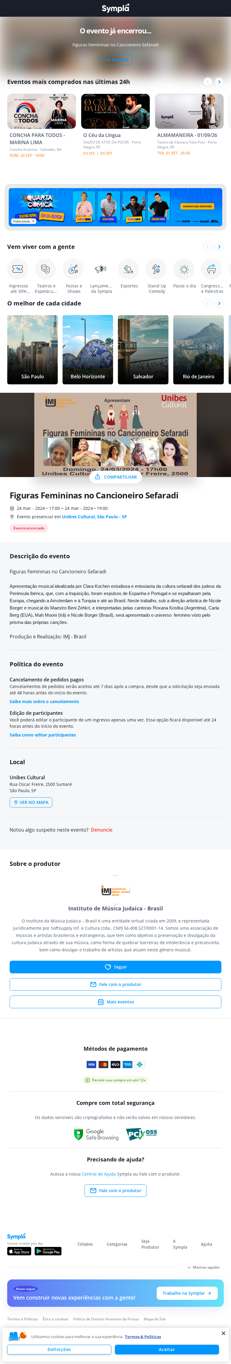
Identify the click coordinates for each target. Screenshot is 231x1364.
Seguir (120, 967)
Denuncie (101, 830)
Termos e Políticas (22, 1319)
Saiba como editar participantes (43, 735)
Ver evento (115, 60)
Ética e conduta (55, 1319)
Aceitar (167, 1349)
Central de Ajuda (99, 1174)
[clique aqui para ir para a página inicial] (115, 8)
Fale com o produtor (120, 984)
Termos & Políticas (143, 1336)
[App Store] (19, 1251)
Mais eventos (120, 1002)
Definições (59, 1349)
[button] (17, 1336)
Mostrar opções (206, 1267)
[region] (115, 1345)
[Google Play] (48, 1251)
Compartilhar (120, 477)
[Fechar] (223, 1333)
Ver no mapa (34, 802)
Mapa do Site (155, 1319)
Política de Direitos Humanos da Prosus (106, 1319)
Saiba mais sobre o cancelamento (44, 701)
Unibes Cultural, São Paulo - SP (94, 516)
